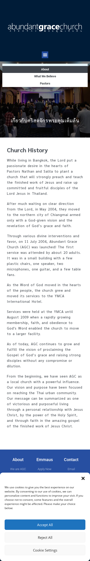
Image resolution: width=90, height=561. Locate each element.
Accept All (45, 524)
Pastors (45, 83)
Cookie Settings (45, 550)
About (45, 69)
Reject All (45, 537)
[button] (83, 478)
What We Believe (45, 76)
